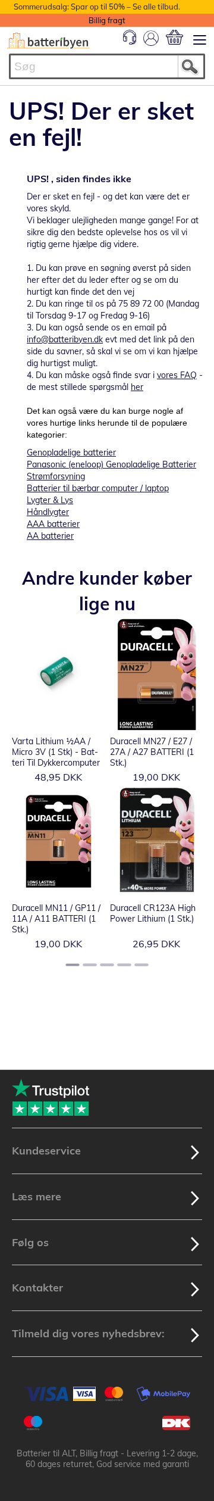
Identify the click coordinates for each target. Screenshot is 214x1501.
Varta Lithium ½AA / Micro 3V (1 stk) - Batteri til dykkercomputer (56, 752)
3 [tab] (107, 964)
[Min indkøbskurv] (174, 37)
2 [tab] (90, 964)
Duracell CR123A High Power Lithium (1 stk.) (153, 913)
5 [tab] (141, 964)
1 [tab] (72, 964)
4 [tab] (124, 964)
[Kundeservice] (129, 41)
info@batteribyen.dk (65, 339)
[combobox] (107, 66)
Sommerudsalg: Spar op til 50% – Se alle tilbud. (97, 6)
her (137, 387)
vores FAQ (177, 375)
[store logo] (48, 41)
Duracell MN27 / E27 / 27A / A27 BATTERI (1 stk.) (152, 752)
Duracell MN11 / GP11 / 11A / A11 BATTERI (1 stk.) (56, 919)
